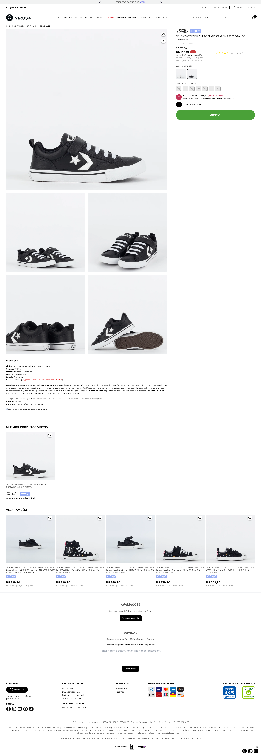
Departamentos (64, 18)
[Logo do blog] (25, 709)
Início (9, 26)
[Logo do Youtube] (20, 709)
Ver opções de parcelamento (189, 60)
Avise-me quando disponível (20, 498)
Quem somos (121, 688)
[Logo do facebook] (8, 709)
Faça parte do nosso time (74, 707)
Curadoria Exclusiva (127, 18)
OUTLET (111, 18)
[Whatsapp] (244, 751)
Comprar (215, 115)
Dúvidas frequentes (71, 692)
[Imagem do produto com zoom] (86, 109)
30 (204, 88)
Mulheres (90, 18)
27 (185, 88)
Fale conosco (68, 688)
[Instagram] (250, 751)
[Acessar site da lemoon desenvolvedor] (125, 747)
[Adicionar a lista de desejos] (163, 34)
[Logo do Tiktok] (31, 709)
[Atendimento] (256, 751)
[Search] (226, 18)
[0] (253, 17)
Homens (101, 18)
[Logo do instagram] (14, 709)
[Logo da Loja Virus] (19, 17)
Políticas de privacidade (73, 695)
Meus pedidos (220, 7)
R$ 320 (142, 2)
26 (179, 88)
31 (211, 88)
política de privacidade (125, 738)
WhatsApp (19, 690)
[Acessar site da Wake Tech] (142, 747)
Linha (35, 26)
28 (192, 88)
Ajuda (205, 7)
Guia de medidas (192, 104)
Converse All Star (22, 26)
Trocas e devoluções (71, 698)
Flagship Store (14, 7)
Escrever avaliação (130, 618)
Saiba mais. (229, 98)
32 (218, 88)
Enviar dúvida (130, 668)
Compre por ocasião (150, 18)
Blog (165, 18)
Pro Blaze (45, 26)
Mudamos (119, 692)
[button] (100, 2)
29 (198, 88)
